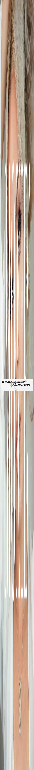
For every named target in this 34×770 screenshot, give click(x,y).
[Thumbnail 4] (1, 390)
